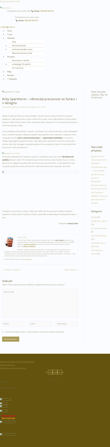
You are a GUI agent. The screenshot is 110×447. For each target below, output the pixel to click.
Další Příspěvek (71, 270)
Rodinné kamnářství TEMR (10, 1)
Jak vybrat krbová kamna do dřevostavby (97, 178)
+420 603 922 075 (47, 11)
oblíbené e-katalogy (29, 246)
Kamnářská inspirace (10, 107)
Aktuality (94, 217)
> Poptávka (12, 79)
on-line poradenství (30, 244)
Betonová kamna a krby (22, 53)
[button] (57, 38)
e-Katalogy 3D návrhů (21, 64)
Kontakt (10, 75)
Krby (14, 41)
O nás (9, 34)
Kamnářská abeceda (99, 228)
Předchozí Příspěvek (11, 270)
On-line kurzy (17, 68)
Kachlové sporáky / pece (22, 49)
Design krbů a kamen (99, 221)
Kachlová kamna (19, 45)
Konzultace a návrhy (20, 60)
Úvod (9, 31)
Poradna (11, 56)
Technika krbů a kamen (27, 107)
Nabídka (11, 38)
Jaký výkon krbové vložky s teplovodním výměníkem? (99, 159)
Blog (9, 71)
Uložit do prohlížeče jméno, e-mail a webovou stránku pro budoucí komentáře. (34, 332)
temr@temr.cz (28, 259)
